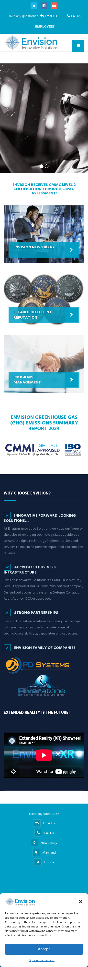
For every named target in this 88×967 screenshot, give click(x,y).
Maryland (49, 853)
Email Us (51, 16)
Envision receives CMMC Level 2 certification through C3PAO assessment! (44, 189)
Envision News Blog (33, 247)
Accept (44, 949)
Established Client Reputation (32, 315)
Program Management (27, 380)
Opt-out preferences (42, 960)
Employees (45, 27)
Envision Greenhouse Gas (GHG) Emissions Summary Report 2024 (44, 423)
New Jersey (49, 843)
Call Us (75, 16)
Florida (49, 862)
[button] (80, 901)
